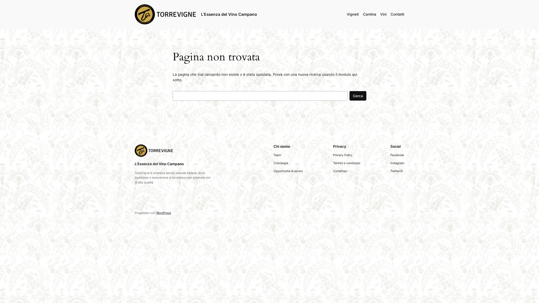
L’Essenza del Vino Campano (229, 14)
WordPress (163, 213)
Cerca (358, 96)
